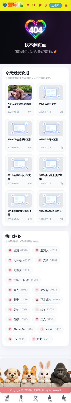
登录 (57, 5)
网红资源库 (34, 390)
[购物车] (40, 5)
